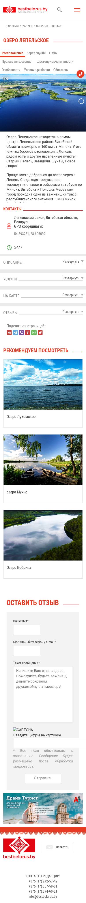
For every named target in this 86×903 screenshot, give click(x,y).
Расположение (12, 53)
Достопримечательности (55, 61)
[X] (40, 332)
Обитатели (61, 69)
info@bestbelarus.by (42, 896)
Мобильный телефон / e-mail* (34, 642)
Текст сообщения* (26, 662)
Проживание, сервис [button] (17, 61)
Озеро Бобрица (19, 567)
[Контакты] (80, 73)
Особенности (11, 69)
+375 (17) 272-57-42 (43, 881)
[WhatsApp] (34, 332)
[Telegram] (15, 332)
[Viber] (21, 332)
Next (81, 101)
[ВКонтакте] (9, 332)
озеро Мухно (17, 492)
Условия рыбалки (37, 69)
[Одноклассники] (27, 332)
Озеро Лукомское (21, 416)
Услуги (27, 26)
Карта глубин (36, 53)
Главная (12, 26)
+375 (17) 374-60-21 (43, 891)
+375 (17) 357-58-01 (43, 886)
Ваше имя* (20, 621)
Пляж (53, 53)
